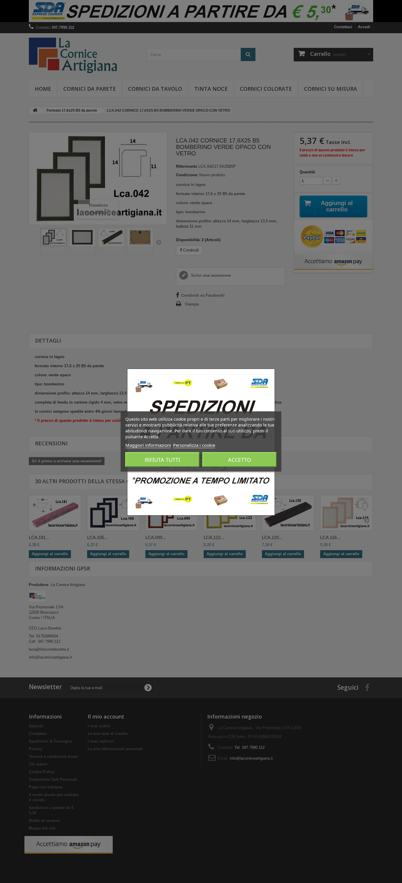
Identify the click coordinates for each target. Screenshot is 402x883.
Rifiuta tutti (162, 459)
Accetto (239, 459)
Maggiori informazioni (148, 445)
